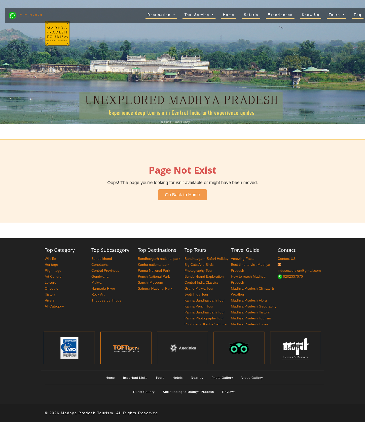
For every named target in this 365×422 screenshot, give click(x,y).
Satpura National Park (155, 288)
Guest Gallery (144, 392)
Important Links (135, 378)
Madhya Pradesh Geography (253, 306)
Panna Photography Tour (204, 318)
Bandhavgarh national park (159, 259)
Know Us (310, 15)
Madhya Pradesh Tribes (249, 324)
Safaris (251, 15)
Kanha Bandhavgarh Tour (204, 300)
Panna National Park (154, 270)
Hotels (178, 378)
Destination (159, 15)
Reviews (229, 392)
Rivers (50, 300)
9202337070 (29, 15)
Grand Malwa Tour (199, 288)
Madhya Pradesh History (250, 312)
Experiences (280, 15)
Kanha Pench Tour (199, 306)
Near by (197, 378)
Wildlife (50, 259)
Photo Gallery (222, 378)
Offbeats (51, 288)
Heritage (51, 265)
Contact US (286, 259)
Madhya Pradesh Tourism (251, 318)
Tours (335, 15)
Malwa (96, 282)
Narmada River (103, 288)
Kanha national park (153, 265)
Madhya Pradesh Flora (249, 300)
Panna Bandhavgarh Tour (204, 312)
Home (228, 15)
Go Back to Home (182, 194)
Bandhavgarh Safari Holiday (206, 259)
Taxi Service (197, 15)
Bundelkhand (101, 259)
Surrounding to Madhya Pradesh (188, 392)
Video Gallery (252, 378)
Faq (358, 15)
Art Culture (53, 276)
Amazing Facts (242, 259)
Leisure (50, 282)
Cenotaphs (100, 265)
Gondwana (100, 276)
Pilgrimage (53, 270)
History (50, 294)
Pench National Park (154, 276)
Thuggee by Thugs (106, 300)
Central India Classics (201, 282)
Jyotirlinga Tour (196, 294)
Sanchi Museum (150, 282)
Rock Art (98, 294)
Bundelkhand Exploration (204, 276)
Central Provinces (105, 270)
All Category (54, 306)
